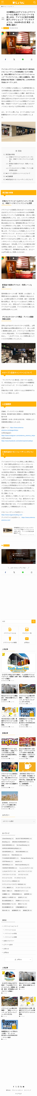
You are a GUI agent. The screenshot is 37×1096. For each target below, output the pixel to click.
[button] (5, 59)
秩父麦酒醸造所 (7, 907)
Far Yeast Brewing (23, 845)
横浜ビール (22, 904)
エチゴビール (23, 874)
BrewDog (6, 842)
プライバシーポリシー (17, 1090)
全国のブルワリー (8, 941)
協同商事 (28, 894)
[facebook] (13, 1087)
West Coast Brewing (22, 864)
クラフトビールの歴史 (11, 933)
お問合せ (6, 952)
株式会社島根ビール (9, 904)
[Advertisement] (18, 598)
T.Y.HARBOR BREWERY (10, 858)
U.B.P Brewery (7, 861)
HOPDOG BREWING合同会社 (11, 848)
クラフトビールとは (10, 930)
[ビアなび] (18, 2)
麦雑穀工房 (27, 910)
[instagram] (18, 1087)
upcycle (18, 861)
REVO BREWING (22, 851)
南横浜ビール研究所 (9, 897)
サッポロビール (20, 878)
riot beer (5, 855)
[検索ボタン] (34, 2)
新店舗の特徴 (10, 154)
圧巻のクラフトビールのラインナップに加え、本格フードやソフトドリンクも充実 (21, 159)
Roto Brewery (17, 855)
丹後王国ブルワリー (21, 891)
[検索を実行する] (33, 621)
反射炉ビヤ (22, 897)
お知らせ (6, 948)
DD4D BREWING (8, 845)
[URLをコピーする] (32, 59)
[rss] (21, 1087)
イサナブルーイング (9, 874)
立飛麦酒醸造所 (21, 907)
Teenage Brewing (27, 858)
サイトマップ (27, 1090)
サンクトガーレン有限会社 (11, 881)
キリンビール (7, 878)
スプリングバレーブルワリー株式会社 (14, 884)
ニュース (6, 28)
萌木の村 (6, 910)
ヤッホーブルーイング (23, 887)
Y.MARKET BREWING (9, 868)
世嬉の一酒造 (7, 891)
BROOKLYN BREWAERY (20, 842)
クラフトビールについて (10, 926)
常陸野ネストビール (22, 900)
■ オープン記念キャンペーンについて (18, 173)
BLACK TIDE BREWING (24, 838)
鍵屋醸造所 (16, 910)
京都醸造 (6, 894)
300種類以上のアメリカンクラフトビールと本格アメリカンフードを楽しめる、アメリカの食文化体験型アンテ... (24, 530)
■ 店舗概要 (9, 176)
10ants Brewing (7, 838)
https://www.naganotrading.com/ (11, 515)
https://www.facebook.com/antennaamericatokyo (17, 441)
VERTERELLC (7, 864)
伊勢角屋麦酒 (17, 894)
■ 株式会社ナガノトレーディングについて (19, 179)
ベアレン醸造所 (7, 887)
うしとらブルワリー (26, 868)
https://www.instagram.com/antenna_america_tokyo (18, 435)
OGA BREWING (7, 851)
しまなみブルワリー (9, 871)
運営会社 (8, 1090)
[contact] (23, 1087)
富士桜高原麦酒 (7, 900)
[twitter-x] (16, 1087)
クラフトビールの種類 (11, 937)
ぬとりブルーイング (25, 871)
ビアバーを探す (8, 944)
